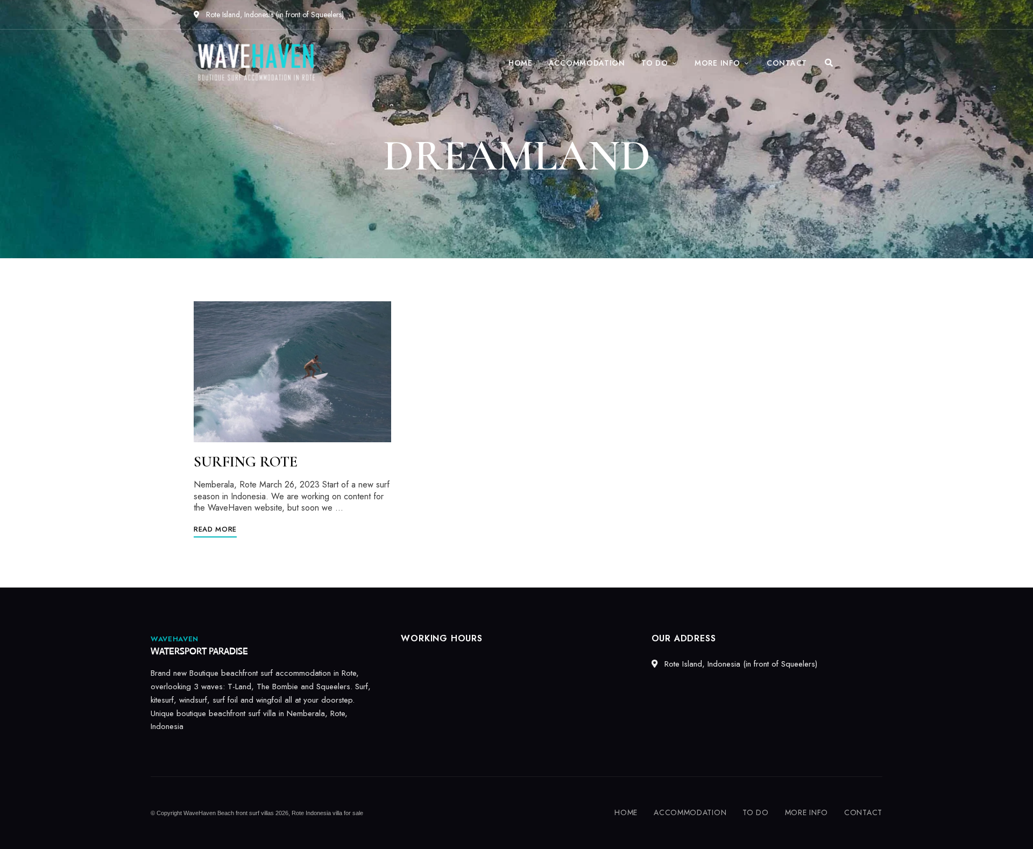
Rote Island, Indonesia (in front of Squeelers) (274, 14)
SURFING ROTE (246, 461)
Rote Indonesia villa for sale (327, 813)
